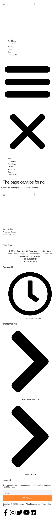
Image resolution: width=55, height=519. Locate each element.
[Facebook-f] (6, 512)
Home (10, 38)
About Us (11, 49)
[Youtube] (26, 512)
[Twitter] (19, 512)
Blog (9, 52)
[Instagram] (12, 512)
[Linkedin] (33, 512)
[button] (27, 106)
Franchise (12, 44)
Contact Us (12, 55)
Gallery (10, 46)
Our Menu (12, 41)
